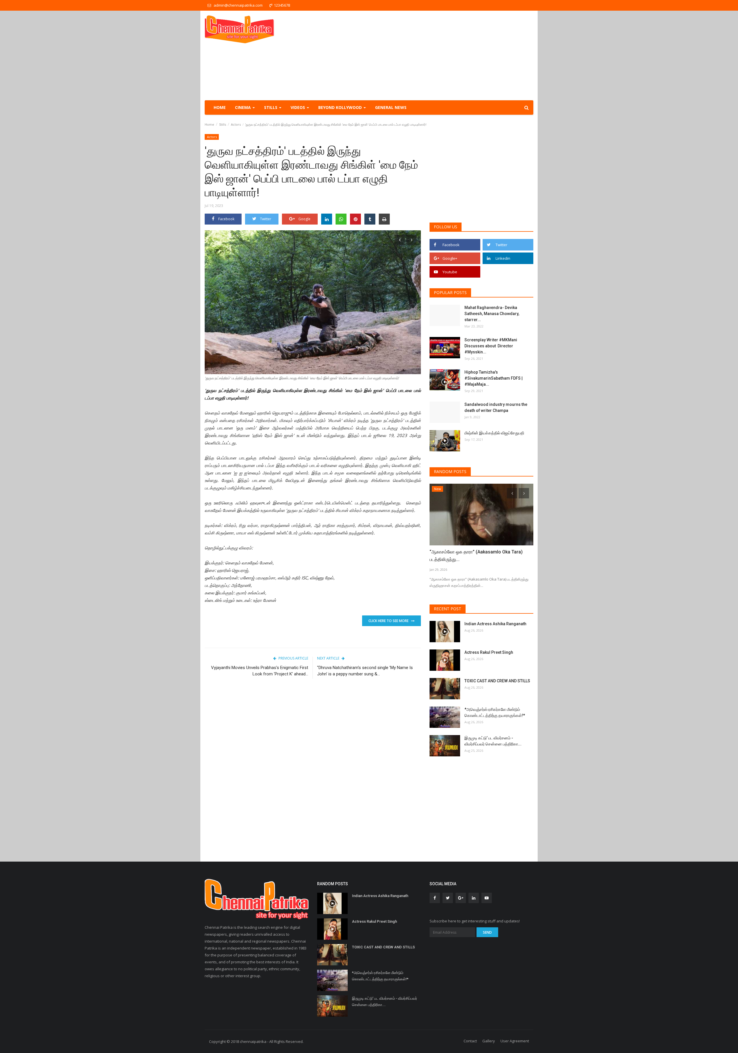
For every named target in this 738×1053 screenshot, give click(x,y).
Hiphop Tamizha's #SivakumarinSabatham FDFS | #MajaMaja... (493, 378)
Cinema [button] (243, 107)
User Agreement (514, 1040)
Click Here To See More (389, 620)
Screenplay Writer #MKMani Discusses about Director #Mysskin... (490, 346)
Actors (236, 124)
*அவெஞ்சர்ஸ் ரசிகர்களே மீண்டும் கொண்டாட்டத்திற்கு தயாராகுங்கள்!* (494, 712)
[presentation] (399, 240)
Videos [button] (298, 107)
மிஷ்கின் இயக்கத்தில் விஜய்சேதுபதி (494, 433)
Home (220, 107)
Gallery (488, 1040)
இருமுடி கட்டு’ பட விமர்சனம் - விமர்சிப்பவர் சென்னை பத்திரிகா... (493, 741)
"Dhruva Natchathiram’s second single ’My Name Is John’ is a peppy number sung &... (365, 671)
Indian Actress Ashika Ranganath (495, 623)
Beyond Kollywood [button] (340, 107)
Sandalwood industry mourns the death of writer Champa (495, 407)
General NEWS (390, 107)
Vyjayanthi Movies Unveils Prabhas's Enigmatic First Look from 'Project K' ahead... (259, 671)
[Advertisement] (428, 55)
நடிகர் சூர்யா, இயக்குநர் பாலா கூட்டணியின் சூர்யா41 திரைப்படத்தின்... (480, 555)
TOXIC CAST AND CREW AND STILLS (497, 681)
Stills (222, 124)
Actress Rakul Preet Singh (488, 652)
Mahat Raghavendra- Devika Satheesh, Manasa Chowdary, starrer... (491, 313)
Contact (470, 1040)
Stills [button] (271, 107)
